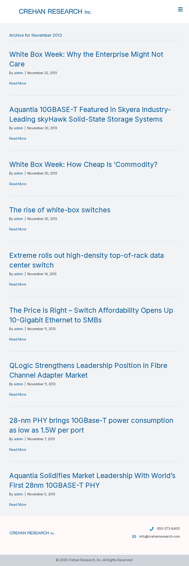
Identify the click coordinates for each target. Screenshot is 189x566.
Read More (17, 83)
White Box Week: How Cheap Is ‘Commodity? (83, 164)
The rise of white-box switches (59, 210)
